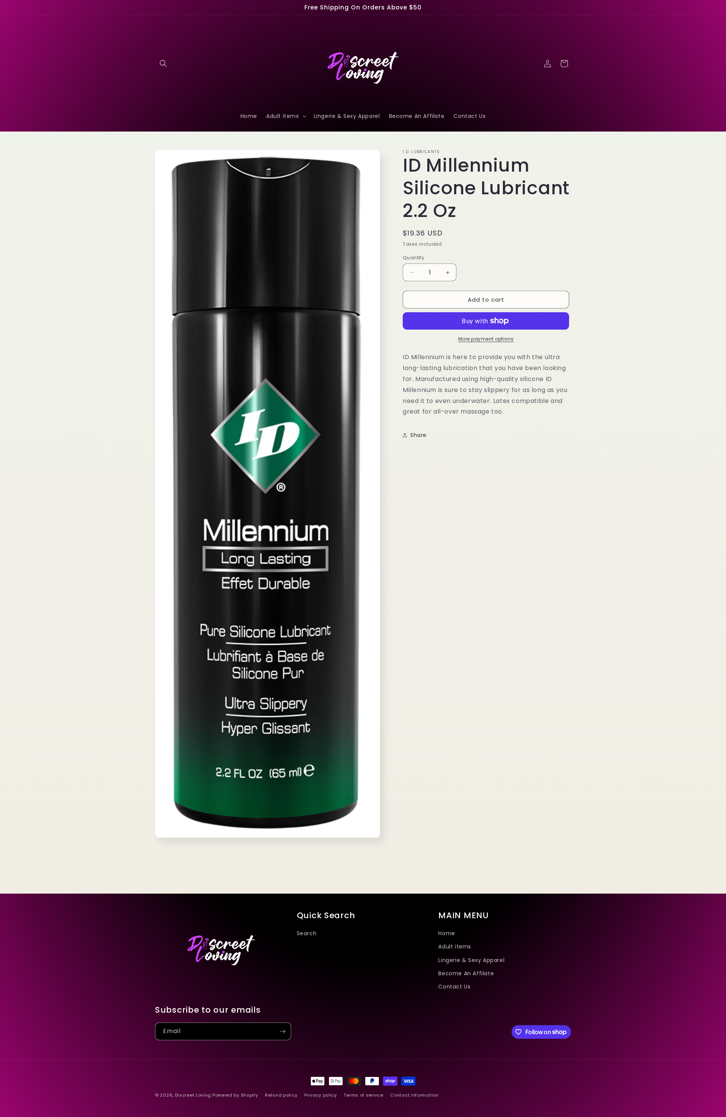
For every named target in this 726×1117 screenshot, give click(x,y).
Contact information (414, 1095)
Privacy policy (320, 1095)
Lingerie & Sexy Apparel (471, 960)
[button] (163, 63)
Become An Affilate (466, 973)
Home (446, 933)
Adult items (454, 946)
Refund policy (281, 1095)
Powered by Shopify (235, 1095)
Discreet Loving (193, 1095)
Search (307, 933)
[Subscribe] (282, 1031)
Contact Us (454, 986)
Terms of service (363, 1095)
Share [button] (418, 434)
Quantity (413, 257)
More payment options (486, 339)
